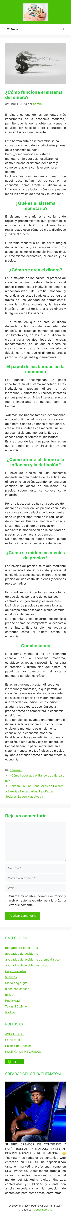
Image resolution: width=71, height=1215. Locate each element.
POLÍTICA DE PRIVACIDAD (23, 1051)
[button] (63, 29)
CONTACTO (13, 1040)
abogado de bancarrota (21, 947)
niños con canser (17, 989)
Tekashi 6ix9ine (16, 1006)
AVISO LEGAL (14, 1034)
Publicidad (12, 1000)
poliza (9, 994)
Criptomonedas (15, 971)
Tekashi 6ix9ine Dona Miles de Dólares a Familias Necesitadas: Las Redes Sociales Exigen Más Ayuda (34, 791)
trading (10, 1012)
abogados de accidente (21, 953)
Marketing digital (16, 983)
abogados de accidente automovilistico (32, 959)
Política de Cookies (18, 1046)
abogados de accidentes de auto (28, 965)
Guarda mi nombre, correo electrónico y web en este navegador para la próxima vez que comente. (37, 900)
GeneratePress (43, 1209)
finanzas (16, 770)
